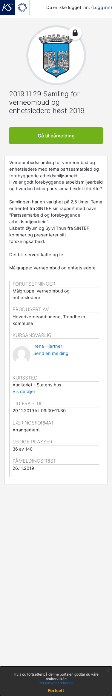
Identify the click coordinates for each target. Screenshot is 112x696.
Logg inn (102, 7)
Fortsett (56, 690)
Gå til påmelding (56, 136)
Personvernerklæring (56, 683)
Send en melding (50, 353)
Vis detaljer (24, 391)
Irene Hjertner (47, 346)
